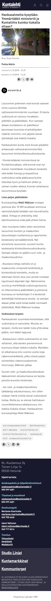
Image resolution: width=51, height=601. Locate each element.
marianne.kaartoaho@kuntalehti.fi (18, 514)
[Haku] (41, 5)
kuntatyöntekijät (29, 430)
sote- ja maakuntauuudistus (17, 438)
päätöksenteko (37, 426)
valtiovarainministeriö (14, 426)
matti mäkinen (10, 430)
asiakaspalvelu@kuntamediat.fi (17, 486)
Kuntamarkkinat (15, 560)
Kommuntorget (14, 568)
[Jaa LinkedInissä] (28, 79)
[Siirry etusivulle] (11, 5)
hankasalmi (36, 434)
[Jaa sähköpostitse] (32, 79)
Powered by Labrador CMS (25, 596)
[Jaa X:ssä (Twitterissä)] (23, 79)
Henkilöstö (7, 541)
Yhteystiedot (8, 538)
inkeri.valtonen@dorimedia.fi (15, 526)
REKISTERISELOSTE (10, 587)
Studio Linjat (12, 552)
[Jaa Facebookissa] (19, 79)
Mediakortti (7, 544)
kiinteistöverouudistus (15, 434)
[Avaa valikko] (34, 5)
